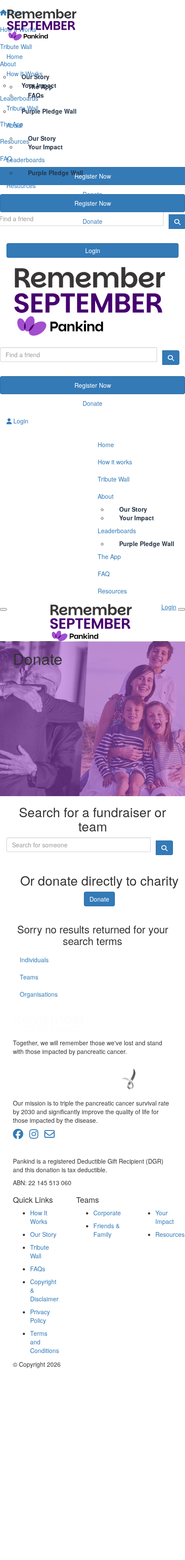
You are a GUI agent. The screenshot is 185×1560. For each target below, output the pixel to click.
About (14, 125)
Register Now (92, 203)
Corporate (107, 1212)
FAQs (37, 1268)
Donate (92, 221)
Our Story (43, 1234)
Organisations (39, 994)
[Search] (170, 357)
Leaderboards (25, 159)
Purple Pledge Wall (55, 172)
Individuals (34, 959)
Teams (29, 977)
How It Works (24, 73)
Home (14, 56)
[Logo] (92, 24)
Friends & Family (106, 1230)
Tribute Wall (22, 108)
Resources (21, 185)
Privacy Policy (40, 1316)
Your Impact (164, 1217)
